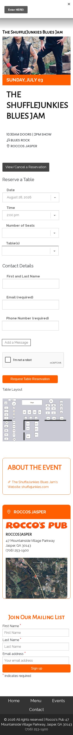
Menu (35, 700)
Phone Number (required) (27, 318)
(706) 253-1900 (36, 729)
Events (58, 700)
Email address (14, 653)
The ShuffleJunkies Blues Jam (37, 105)
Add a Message (16, 342)
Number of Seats (20, 225)
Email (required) (19, 297)
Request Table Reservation (30, 379)
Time (10, 208)
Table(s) (13, 243)
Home (14, 700)
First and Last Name (23, 276)
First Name (11, 625)
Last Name (11, 639)
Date (11, 190)
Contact (36, 709)
